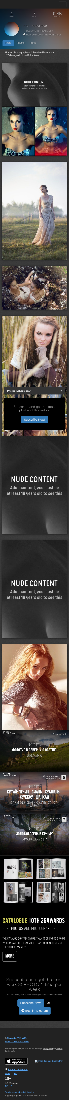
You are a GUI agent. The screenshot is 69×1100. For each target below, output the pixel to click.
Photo (8, 43)
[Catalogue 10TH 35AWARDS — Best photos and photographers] (34, 880)
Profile (33, 43)
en (6, 1086)
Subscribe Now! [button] (34, 419)
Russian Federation (36, 35)
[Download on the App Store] (19, 1061)
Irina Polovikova (30, 55)
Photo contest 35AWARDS (17, 1041)
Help (16, 1073)
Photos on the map (18, 1069)
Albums (21, 43)
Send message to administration (19, 1092)
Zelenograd (54, 35)
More (9, 956)
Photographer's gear (18, 390)
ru (12, 1086)
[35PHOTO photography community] (16, 4)
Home (8, 52)
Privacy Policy (48, 1048)
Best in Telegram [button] (36, 1010)
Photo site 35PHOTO (16, 1038)
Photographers (22, 52)
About (7, 1073)
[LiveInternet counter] (12, 1044)
